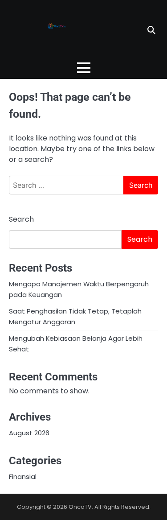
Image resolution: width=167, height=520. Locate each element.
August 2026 (29, 432)
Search (21, 219)
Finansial (23, 476)
